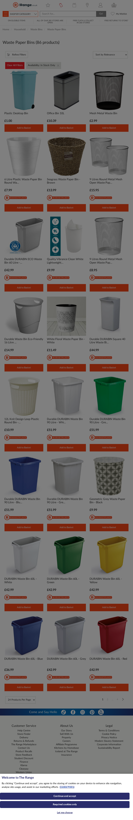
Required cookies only (65, 804)
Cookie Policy (67, 787)
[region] (66, 797)
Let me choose (65, 812)
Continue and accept (65, 796)
